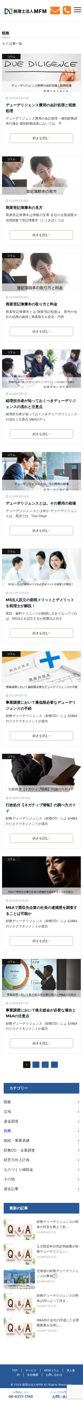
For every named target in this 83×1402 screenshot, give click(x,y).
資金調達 (11, 1121)
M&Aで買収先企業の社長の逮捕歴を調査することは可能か (41, 910)
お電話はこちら (21, 1395)
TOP (15, 1370)
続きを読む (41, 138)
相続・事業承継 (17, 1140)
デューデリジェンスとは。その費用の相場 (41, 503)
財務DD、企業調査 (19, 1150)
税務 (7, 1130)
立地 (7, 1111)
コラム (11, 56)
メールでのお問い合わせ (62, 1395)
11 (54, 1064)
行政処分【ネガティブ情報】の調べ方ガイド (41, 808)
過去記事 (11, 1188)
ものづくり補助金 (18, 1169)
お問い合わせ (54, 1374)
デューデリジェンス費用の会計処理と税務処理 (41, 108)
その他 (9, 1179)
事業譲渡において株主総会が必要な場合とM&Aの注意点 (41, 1013)
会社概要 (32, 1374)
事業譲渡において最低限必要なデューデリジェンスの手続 (41, 705)
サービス (30, 1370)
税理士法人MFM (32, 1384)
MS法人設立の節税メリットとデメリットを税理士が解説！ (40, 602)
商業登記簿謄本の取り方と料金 (31, 304)
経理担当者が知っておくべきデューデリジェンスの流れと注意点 (41, 403)
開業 (7, 1102)
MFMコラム (51, 1370)
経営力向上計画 (17, 1159)
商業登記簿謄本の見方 (24, 207)
